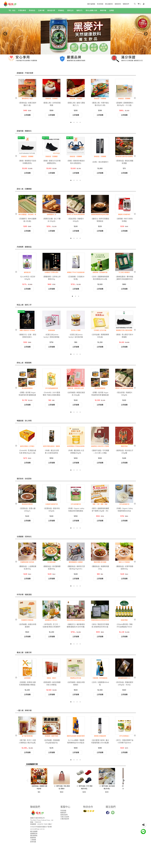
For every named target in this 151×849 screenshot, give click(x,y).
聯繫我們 (126, 4)
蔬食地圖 (33, 842)
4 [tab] (79, 53)
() (140, 4)
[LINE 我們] (143, 831)
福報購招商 (33, 833)
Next (146, 34)
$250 (84, 792)
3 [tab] (75, 53)
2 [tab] (72, 53)
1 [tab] (69, 53)
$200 (106, 792)
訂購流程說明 (64, 819)
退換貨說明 (64, 815)
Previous (5, 34)
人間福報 (33, 839)
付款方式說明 (64, 817)
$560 (61, 792)
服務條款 (118, 4)
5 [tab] (82, 53)
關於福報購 (91, 4)
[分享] (143, 824)
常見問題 (100, 4)
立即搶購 (27, 115)
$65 (39, 792)
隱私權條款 (109, 4)
